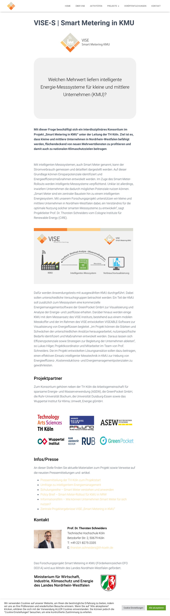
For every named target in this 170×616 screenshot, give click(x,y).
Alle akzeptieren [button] (156, 608)
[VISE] (11, 6)
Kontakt (156, 6)
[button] (118, 6)
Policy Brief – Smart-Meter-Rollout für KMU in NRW (74, 494)
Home (68, 6)
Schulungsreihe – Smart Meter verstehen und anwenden (77, 489)
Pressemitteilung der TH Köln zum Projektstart (71, 480)
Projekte (112, 6)
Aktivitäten (96, 6)
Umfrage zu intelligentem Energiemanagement (71, 485)
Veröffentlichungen (135, 6)
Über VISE (80, 6)
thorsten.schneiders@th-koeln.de (91, 547)
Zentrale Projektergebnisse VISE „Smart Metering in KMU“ (78, 509)
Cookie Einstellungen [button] (133, 608)
